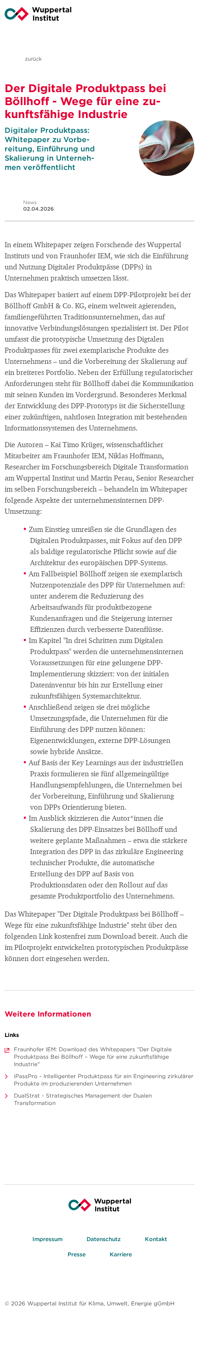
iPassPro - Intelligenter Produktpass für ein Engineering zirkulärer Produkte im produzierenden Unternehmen (103, 1080)
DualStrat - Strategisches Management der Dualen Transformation (83, 1099)
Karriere (121, 1254)
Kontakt (156, 1239)
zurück (33, 59)
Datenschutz (104, 1239)
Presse (77, 1254)
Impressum (47, 1239)
